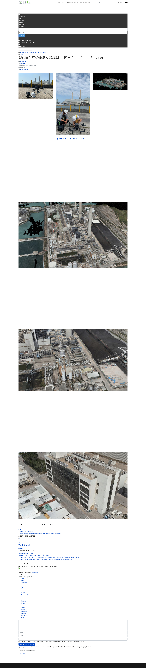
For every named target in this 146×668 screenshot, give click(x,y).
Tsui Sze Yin (23, 63)
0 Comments (24, 69)
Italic (22, 581)
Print (21, 55)
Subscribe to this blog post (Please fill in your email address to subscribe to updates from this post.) (52, 641)
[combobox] (105, 2)
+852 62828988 (62, 2)
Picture (23, 589)
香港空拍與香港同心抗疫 (26, 532)
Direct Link (22, 653)
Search (22, 36)
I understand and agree (27, 651)
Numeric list (25, 595)
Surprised (24, 611)
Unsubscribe (42, 52)
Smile (23, 609)
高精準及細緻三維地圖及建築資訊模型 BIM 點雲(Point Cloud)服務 (40, 534)
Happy (23, 607)
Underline (24, 583)
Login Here (35, 573)
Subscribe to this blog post (28, 52)
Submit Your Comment (27, 644)
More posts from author (26, 553)
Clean (23, 603)
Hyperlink (24, 587)
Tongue (23, 613)
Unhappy (24, 615)
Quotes (23, 601)
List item (24, 597)
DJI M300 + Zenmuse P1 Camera (71, 138)
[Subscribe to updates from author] (19, 548)
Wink (22, 617)
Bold (22, 579)
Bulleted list (25, 593)
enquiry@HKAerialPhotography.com (79, 2)
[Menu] (126, 2)
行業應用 (23, 61)
